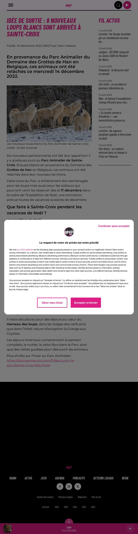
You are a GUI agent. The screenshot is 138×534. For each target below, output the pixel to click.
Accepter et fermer (86, 302)
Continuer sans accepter (114, 226)
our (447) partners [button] (25, 249)
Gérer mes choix (52, 302)
